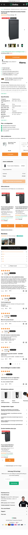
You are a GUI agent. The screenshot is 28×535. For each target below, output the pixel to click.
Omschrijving (5, 82)
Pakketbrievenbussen (15, 9)
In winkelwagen (16, 57)
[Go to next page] (20, 364)
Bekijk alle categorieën (2, 4)
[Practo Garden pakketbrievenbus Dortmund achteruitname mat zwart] (7, 198)
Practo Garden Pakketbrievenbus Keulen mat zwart (7, 445)
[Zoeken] (4, 4)
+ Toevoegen (10, 154)
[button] (1, 1)
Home (2, 9)
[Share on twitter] (26, 291)
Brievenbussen (7, 9)
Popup (25, 51)
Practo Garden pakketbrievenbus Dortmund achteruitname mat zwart (7, 208)
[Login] (23, 4)
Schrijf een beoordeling (14, 248)
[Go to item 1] (5, 241)
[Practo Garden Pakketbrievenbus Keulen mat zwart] (7, 436)
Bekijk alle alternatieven (6, 229)
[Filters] (5, 265)
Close (14, 508)
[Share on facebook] (23, 291)
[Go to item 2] (12, 241)
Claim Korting (14, 483)
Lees (3, 93)
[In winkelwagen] (7, 225)
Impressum (12, 505)
